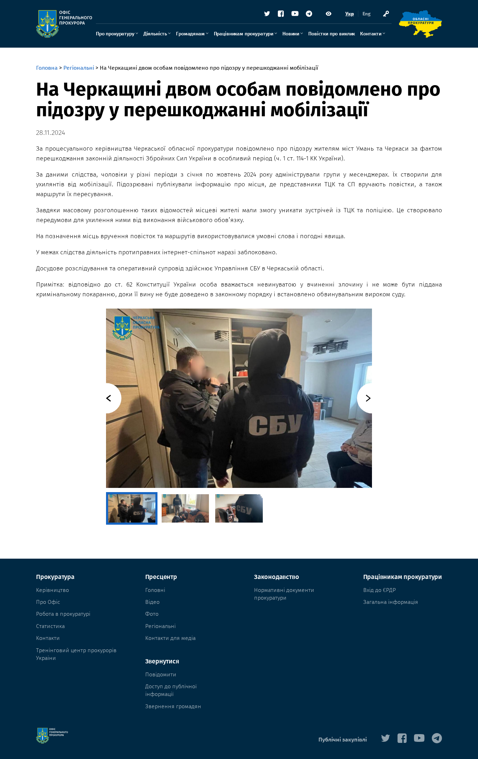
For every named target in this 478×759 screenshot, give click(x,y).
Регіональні (78, 67)
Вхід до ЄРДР (379, 590)
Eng (367, 14)
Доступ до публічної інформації (171, 690)
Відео (152, 602)
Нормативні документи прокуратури (284, 594)
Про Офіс (48, 602)
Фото (152, 613)
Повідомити (160, 674)
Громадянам (190, 34)
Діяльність (155, 34)
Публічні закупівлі (342, 739)
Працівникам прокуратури (243, 34)
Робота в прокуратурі (63, 613)
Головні (155, 590)
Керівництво (52, 590)
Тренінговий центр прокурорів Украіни (76, 654)
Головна (47, 67)
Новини (290, 34)
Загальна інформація (390, 602)
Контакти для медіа (170, 638)
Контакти (370, 34)
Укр (349, 14)
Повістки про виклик (331, 34)
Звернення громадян (173, 706)
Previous (106, 398)
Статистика (50, 626)
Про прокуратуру (115, 34)
